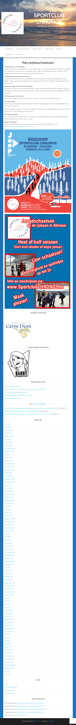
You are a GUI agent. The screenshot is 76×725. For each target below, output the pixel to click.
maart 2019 (8, 573)
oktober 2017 (9, 625)
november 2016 (10, 659)
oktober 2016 (9, 662)
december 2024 (10, 448)
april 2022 (8, 485)
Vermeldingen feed (11, 687)
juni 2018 (7, 601)
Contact (19, 54)
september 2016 (10, 665)
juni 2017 (7, 638)
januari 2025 (8, 445)
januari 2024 (8, 461)
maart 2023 (8, 473)
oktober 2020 (9, 525)
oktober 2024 (9, 451)
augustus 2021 (9, 503)
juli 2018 (7, 598)
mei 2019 (7, 567)
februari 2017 (9, 650)
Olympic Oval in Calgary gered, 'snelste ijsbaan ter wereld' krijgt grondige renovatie (32, 408)
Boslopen (49, 49)
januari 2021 (8, 515)
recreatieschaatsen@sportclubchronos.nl (21, 126)
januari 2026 (8, 433)
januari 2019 (8, 580)
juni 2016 (7, 674)
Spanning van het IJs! (20, 715)
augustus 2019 (9, 564)
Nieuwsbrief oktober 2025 (13, 398)
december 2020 (10, 519)
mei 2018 (7, 604)
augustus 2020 (9, 531)
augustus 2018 (9, 595)
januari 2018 (8, 616)
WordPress (38, 721)
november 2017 (10, 622)
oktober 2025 (9, 436)
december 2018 (10, 583)
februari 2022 (9, 491)
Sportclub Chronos (49, 18)
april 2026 (8, 427)
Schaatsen (9, 49)
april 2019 (8, 570)
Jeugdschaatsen (22, 49)
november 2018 (10, 586)
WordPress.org (10, 693)
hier (29, 117)
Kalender (8, 54)
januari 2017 (8, 653)
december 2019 (10, 552)
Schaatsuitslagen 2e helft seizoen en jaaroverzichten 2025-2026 (25, 389)
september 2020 (10, 528)
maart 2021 (8, 512)
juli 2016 (7, 671)
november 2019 (10, 555)
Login (6, 684)
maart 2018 (8, 610)
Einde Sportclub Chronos (13, 386)
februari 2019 (9, 577)
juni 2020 (7, 534)
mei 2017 (7, 641)
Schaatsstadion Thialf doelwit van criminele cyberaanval (23, 411)
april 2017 (8, 644)
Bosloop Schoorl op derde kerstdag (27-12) (29, 706)
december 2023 (10, 464)
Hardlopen (37, 49)
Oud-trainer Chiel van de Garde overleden (30, 703)
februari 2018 (9, 613)
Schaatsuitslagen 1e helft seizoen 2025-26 (18, 395)
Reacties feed (9, 690)
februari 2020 (9, 546)
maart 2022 (8, 488)
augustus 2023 (9, 470)
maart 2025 (8, 442)
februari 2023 (9, 476)
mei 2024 (7, 454)
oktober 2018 (9, 589)
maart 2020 (8, 543)
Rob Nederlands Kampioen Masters (16, 392)
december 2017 (10, 619)
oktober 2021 (9, 497)
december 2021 (10, 494)
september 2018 (10, 592)
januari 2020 (9, 549)
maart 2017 (8, 647)
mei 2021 (7, 506)
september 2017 (10, 628)
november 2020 (10, 522)
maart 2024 (8, 458)
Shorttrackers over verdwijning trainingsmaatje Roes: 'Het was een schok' (28, 414)
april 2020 (8, 540)
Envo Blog (51, 721)
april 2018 (8, 607)
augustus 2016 (9, 668)
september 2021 (10, 500)
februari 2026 (9, 430)
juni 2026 (7, 424)
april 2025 (8, 439)
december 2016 (10, 656)
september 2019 (10, 561)
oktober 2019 (9, 558)
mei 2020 (7, 537)
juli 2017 (7, 634)
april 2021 (8, 509)
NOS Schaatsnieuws (38, 404)
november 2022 (10, 482)
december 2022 (10, 479)
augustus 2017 (9, 631)
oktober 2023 (9, 467)
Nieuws (59, 49)
